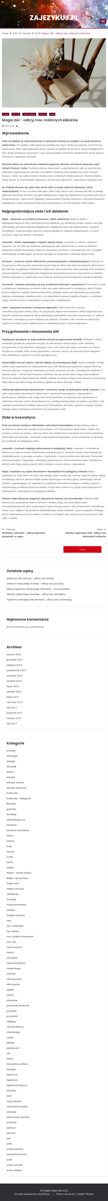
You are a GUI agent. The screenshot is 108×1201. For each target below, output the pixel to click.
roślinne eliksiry (29, 114)
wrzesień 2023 (15, 675)
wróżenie (12, 1122)
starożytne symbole (17, 1063)
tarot (9, 1095)
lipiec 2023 (13, 686)
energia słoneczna (16, 787)
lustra (10, 862)
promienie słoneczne (18, 1005)
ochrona (11, 973)
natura (10, 952)
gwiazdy (11, 808)
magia (5, 114)
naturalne (12, 957)
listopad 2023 (14, 665)
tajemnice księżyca (17, 1085)
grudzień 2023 (15, 659)
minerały (11, 899)
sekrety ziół (13, 1048)
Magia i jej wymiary (17, 878)
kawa (10, 835)
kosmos (11, 840)
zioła (52, 114)
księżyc (10, 851)
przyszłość (12, 1016)
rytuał (10, 1037)
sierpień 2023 (14, 680)
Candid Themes (85, 1193)
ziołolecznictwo (15, 1148)
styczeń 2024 (14, 654)
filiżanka (11, 803)
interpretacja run (16, 819)
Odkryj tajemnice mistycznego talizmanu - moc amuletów (38, 588)
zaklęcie (11, 1127)
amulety (11, 750)
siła (8, 1053)
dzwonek (11, 766)
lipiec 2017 (13, 696)
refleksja (11, 1021)
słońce (10, 1058)
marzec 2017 (14, 718)
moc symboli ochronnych (20, 936)
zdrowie (43, 114)
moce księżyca (14, 947)
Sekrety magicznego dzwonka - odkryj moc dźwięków (36, 594)
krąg (9, 846)
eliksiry (10, 771)
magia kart (13, 883)
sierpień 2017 (14, 691)
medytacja (12, 893)
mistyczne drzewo (16, 904)
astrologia (12, 755)
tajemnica (12, 1074)
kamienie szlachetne (18, 830)
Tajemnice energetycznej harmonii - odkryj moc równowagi (39, 599)
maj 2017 (12, 707)
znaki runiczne (14, 1164)
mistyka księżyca (16, 915)
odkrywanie (13, 984)
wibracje (11, 1111)
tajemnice (12, 1079)
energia (11, 777)
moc (9, 920)
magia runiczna (15, 888)
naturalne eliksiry (16, 962)
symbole (11, 1069)
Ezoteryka (12, 792)
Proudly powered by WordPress (32, 1193)
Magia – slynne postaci (19, 872)
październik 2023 (16, 670)
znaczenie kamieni (17, 1154)
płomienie (12, 1000)
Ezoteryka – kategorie (18, 798)
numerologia (14, 968)
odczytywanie (14, 978)
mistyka (11, 909)
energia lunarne (15, 782)
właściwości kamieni (18, 1117)
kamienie (12, 824)
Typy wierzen (14, 1101)
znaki (9, 1159)
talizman (11, 1090)
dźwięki (11, 761)
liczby (10, 856)
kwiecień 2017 (15, 712)
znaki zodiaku (14, 1170)
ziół (8, 1138)
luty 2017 (12, 723)
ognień (10, 989)
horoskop (11, 814)
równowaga (13, 1031)
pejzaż (10, 994)
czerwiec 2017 (15, 702)
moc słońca (13, 931)
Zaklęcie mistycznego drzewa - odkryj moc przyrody (35, 583)
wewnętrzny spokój (17, 1106)
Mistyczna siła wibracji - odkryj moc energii (30, 578)
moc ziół (16, 114)
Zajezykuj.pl (54, 17)
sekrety (10, 1042)
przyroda (11, 1010)
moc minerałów (15, 925)
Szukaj (82, 549)
